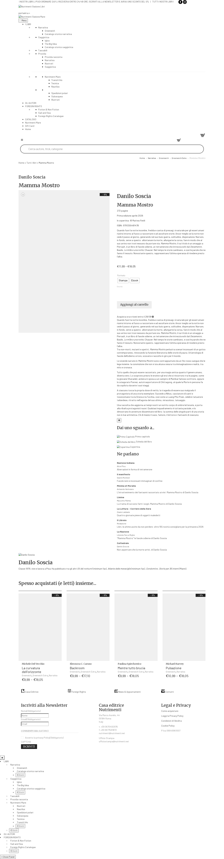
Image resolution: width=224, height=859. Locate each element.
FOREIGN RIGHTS (12, 837)
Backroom (77, 668)
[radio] (123, 280)
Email (30, 719)
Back (21, 775)
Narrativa (152, 158)
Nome (31, 711)
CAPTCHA (26, 741)
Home (142, 158)
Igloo (19, 782)
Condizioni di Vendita (171, 720)
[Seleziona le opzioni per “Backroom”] (106, 666)
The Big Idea (23, 785)
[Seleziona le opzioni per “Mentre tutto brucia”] (154, 666)
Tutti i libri (31, 162)
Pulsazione (173, 668)
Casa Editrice (31, 691)
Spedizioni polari (25, 812)
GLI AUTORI (9, 834)
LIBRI (6, 761)
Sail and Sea (16, 843)
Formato (121, 275)
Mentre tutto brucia (131, 668)
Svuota (119, 286)
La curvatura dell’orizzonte (31, 670)
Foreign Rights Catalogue (23, 847)
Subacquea (22, 815)
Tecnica (20, 819)
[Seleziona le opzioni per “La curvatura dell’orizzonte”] (58, 666)
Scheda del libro (143, 441)
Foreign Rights (78, 691)
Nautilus (21, 809)
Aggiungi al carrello (134, 304)
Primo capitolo (142, 436)
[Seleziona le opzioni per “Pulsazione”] (202, 666)
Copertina (135, 446)
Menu (24, 20)
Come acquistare (169, 711)
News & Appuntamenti (129, 691)
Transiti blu (22, 822)
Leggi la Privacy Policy (172, 715)
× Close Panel (7, 856)
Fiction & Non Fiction (20, 840)
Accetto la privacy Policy (44, 737)
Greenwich (164, 158)
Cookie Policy (167, 725)
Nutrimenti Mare (18, 802)
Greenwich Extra (179, 158)
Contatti (169, 691)
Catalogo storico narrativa (30, 771)
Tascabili (14, 796)
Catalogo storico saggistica (31, 788)
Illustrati (21, 805)
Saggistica (15, 778)
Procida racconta (19, 799)
